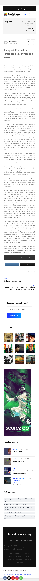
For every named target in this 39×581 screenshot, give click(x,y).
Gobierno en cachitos (12, 281)
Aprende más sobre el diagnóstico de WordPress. (17, 574)
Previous (6, 278)
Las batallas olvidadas (19, 473)
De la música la (17, 485)
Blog (17, 540)
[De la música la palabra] (7, 480)
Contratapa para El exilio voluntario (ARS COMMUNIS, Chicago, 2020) (19, 288)
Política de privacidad (26, 540)
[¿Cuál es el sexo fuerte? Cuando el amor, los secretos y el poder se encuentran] (7, 451)
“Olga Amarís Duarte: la (19, 461)
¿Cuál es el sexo (17, 451)
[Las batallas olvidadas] (7, 471)
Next (33, 285)
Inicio (11, 540)
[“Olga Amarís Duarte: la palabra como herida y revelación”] (7, 461)
